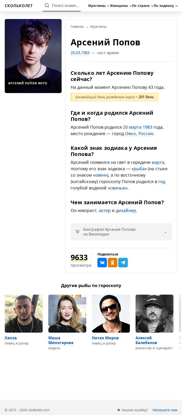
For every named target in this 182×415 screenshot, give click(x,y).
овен (100, 175)
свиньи (117, 188)
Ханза (11, 337)
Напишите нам (165, 410)
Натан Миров (105, 337)
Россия (145, 133)
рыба (139, 168)
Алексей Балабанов (146, 340)
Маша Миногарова (60, 340)
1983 (147, 127)
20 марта (132, 127)
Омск (130, 133)
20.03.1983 (80, 52)
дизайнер (126, 210)
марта (158, 162)
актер (105, 210)
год (161, 181)
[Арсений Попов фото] (33, 56)
